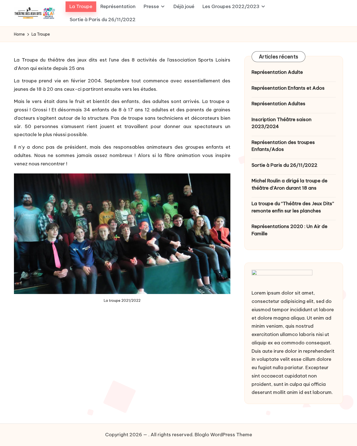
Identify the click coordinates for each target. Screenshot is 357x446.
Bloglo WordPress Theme (223, 435)
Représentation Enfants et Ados (288, 88)
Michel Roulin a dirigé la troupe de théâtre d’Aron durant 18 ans (289, 184)
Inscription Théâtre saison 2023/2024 (282, 123)
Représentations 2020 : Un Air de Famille (289, 230)
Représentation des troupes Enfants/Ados (283, 146)
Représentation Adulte (277, 72)
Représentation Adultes (278, 104)
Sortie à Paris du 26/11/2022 (284, 165)
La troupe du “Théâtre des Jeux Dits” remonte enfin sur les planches (293, 207)
